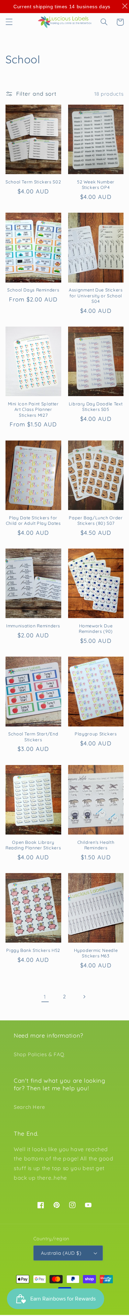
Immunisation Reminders (33, 625)
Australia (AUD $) (61, 1253)
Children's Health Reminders (96, 844)
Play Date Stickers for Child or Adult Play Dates (33, 520)
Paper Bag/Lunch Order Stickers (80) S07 (95, 520)
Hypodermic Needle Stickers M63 (96, 952)
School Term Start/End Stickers (33, 736)
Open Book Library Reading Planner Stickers (33, 844)
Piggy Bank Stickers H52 (33, 950)
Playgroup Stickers (96, 733)
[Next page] (84, 997)
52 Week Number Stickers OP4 (96, 184)
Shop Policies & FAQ (39, 1054)
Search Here (29, 1107)
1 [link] (45, 996)
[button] (9, 22)
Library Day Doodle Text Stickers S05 (96, 406)
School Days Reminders (33, 290)
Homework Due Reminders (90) (96, 628)
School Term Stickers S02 (33, 181)
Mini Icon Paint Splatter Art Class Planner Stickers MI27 (33, 409)
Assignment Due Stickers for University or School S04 (96, 295)
